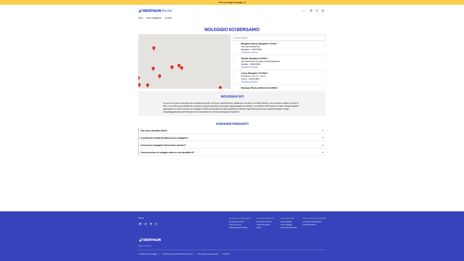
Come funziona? (263, 225)
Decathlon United (236, 222)
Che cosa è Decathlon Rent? (154, 130)
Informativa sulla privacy (207, 254)
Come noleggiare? (154, 18)
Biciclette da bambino (312, 222)
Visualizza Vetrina (249, 52)
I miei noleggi (286, 225)
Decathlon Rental (264, 222)
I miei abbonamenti (288, 227)
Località (168, 18)
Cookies (226, 254)
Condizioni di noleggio (147, 254)
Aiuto (259, 227)
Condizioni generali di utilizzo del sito (177, 254)
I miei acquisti (286, 222)
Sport (140, 18)
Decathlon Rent (309, 225)
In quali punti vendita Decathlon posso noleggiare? (164, 138)
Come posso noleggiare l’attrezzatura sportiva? (163, 145)
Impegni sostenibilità (238, 227)
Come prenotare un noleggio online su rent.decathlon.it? (167, 152)
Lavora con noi (235, 225)
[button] (179, 66)
